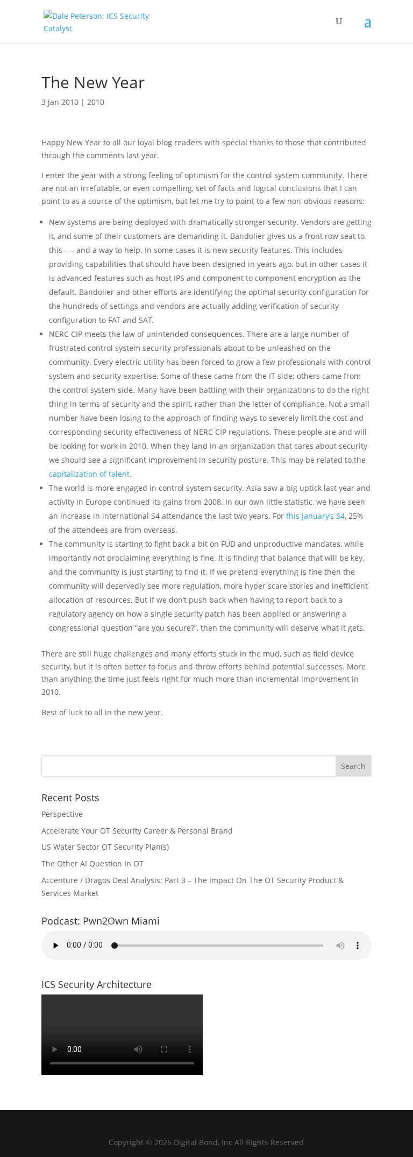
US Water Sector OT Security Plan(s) (105, 847)
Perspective (62, 814)
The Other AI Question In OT (92, 863)
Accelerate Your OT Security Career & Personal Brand (137, 831)
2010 (95, 102)
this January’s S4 (315, 516)
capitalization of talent (89, 474)
